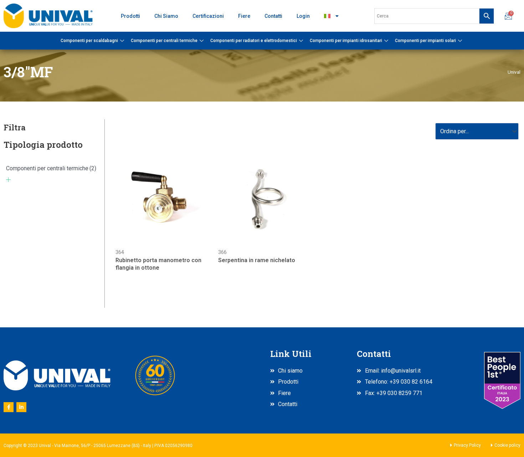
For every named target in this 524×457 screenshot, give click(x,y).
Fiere (244, 16)
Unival (514, 72)
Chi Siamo (166, 16)
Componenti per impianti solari (425, 40)
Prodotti (130, 16)
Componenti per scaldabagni (89, 40)
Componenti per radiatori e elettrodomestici (253, 40)
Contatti (273, 16)
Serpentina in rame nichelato (256, 260)
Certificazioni (208, 16)
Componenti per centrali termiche (164, 40)
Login (303, 16)
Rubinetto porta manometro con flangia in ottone (158, 264)
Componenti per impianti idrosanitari (346, 40)
